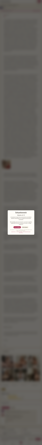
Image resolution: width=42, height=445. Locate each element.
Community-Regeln (19, 231)
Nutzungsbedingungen (26, 231)
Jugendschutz (13, 231)
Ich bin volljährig (17, 227)
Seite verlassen (25, 227)
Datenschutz (21, 232)
